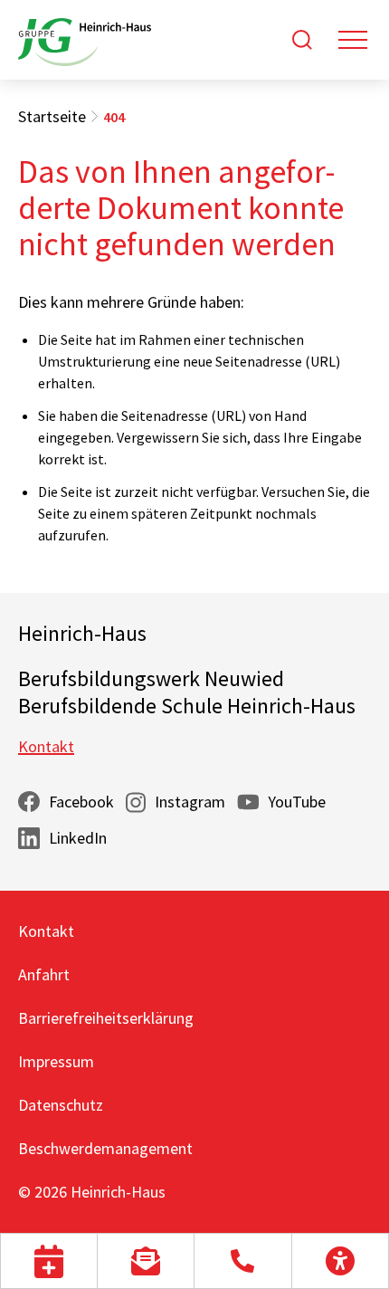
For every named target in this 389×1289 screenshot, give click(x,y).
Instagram (190, 801)
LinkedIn (78, 837)
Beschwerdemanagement (105, 1148)
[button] (49, 1261)
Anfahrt (44, 974)
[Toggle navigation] (353, 40)
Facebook (81, 801)
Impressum (56, 1061)
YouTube (297, 801)
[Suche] (302, 40)
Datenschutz (60, 1104)
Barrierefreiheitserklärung (106, 1017)
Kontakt (46, 746)
